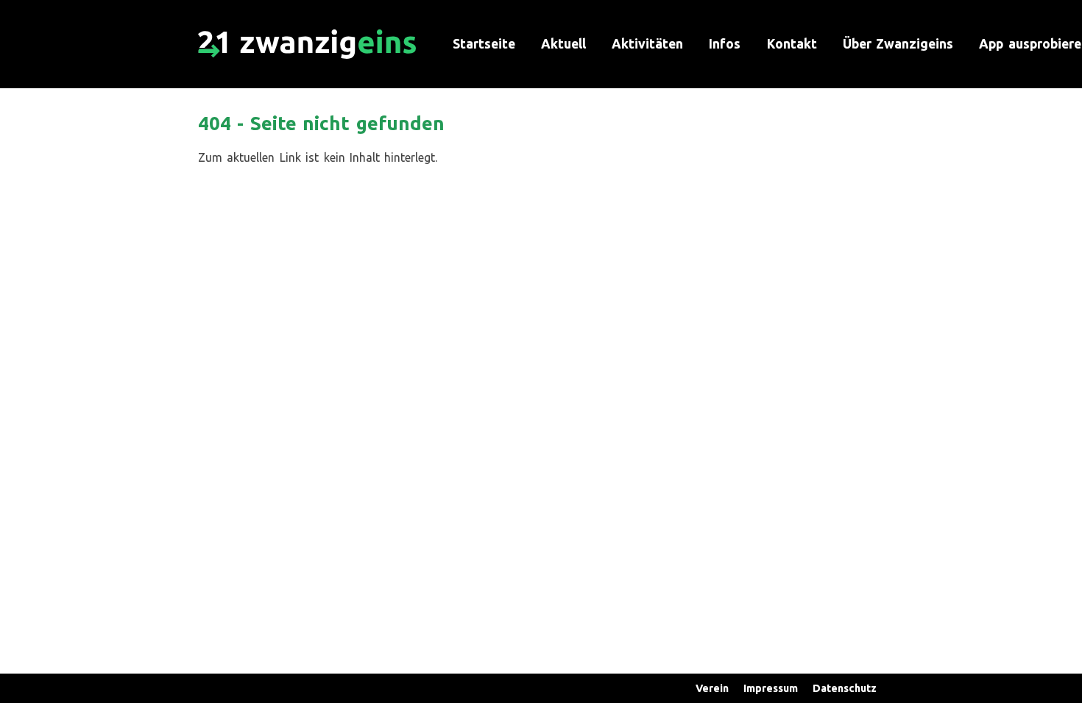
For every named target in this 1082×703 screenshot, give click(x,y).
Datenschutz (845, 688)
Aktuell (563, 44)
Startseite (484, 44)
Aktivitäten (647, 44)
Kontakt (792, 44)
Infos (724, 44)
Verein (712, 688)
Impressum (770, 688)
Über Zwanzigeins (898, 44)
